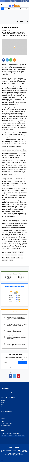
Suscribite (23, 362)
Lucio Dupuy (16, 433)
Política (2, 402)
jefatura (14, 254)
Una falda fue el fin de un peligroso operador (15, 9)
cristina (14, 252)
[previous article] (26, 8)
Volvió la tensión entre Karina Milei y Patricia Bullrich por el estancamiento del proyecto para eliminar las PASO (16, 337)
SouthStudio (18, 458)
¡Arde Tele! (3, 406)
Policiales (3, 404)
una (3, 257)
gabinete (20, 254)
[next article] (24, 8)
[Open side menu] (1, 5)
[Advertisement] (14, 15)
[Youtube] (18, 376)
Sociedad (3, 400)
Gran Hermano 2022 (19, 435)
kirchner (8, 254)
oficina (13, 257)
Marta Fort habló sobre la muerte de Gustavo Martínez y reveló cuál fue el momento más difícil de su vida (16, 318)
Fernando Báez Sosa (6, 433)
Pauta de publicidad (5, 425)
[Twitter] (14, 376)
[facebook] (3, 60)
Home (2, 421)
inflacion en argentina (7, 435)
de (2, 254)
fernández (21, 252)
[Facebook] (10, 376)
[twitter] (7, 60)
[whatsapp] (11, 60)
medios (11, 260)
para (18, 257)
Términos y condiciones (6, 423)
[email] (14, 60)
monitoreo (4, 260)
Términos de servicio (18, 367)
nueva (7, 257)
